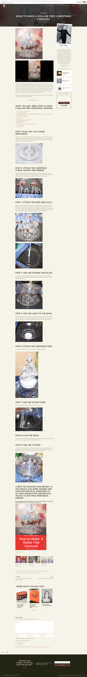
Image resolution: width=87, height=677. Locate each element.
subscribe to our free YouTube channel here (29, 528)
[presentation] (21, 621)
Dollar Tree (18, 598)
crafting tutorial (46, 596)
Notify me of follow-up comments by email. (25, 663)
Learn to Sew (81, 5)
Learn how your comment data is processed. (40, 672)
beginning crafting (19, 596)
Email (30, 661)
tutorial (39, 598)
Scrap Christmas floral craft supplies (24, 119)
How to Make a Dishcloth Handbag (47, 630)
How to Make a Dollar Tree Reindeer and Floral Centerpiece (23, 604)
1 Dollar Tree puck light (21, 123)
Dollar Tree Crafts (65, 5)
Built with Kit (39, 514)
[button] (23, 517)
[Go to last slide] (18, 624)
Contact (73, 5)
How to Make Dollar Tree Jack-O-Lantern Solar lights (65, 73)
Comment (18, 647)
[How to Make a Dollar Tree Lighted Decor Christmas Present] (21, 584)
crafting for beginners (38, 596)
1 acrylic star (19, 118)
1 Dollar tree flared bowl (22, 112)
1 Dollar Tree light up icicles (22, 115)
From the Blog (43, 13)
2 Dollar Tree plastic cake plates (23, 111)
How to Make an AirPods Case (66, 88)
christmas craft (30, 596)
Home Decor (34, 598)
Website (43, 661)
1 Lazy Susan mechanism (22, 116)
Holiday (29, 598)
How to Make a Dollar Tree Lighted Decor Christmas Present (20, 589)
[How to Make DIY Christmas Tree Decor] (34, 584)
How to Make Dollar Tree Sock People (46, 603)
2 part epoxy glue (20, 125)
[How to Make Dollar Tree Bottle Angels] (47, 584)
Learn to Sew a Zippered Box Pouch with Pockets (20, 631)
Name (17, 661)
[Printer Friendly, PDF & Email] (19, 577)
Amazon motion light (32, 123)
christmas (25, 596)
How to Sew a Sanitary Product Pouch (66, 81)
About (57, 5)
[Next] (51, 624)
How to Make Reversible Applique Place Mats (33, 631)
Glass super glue (20, 126)
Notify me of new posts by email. (23, 666)
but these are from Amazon (45, 114)
